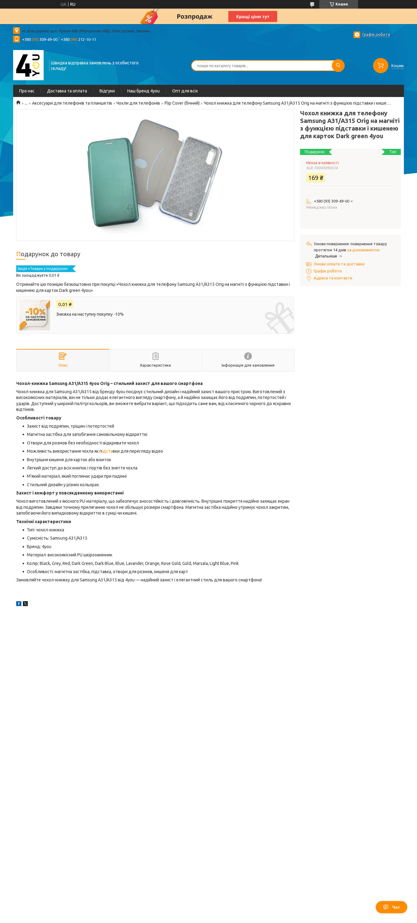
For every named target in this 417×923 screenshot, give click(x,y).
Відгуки (107, 91)
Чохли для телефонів (138, 103)
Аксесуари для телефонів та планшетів (72, 103)
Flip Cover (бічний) (182, 103)
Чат (396, 907)
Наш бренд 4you (143, 91)
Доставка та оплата (67, 91)
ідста (107, 451)
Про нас (26, 91)
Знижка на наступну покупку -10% (90, 314)
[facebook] (18, 604)
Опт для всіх (185, 91)
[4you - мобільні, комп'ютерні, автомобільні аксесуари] (28, 65)
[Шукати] (338, 65)
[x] (25, 604)
